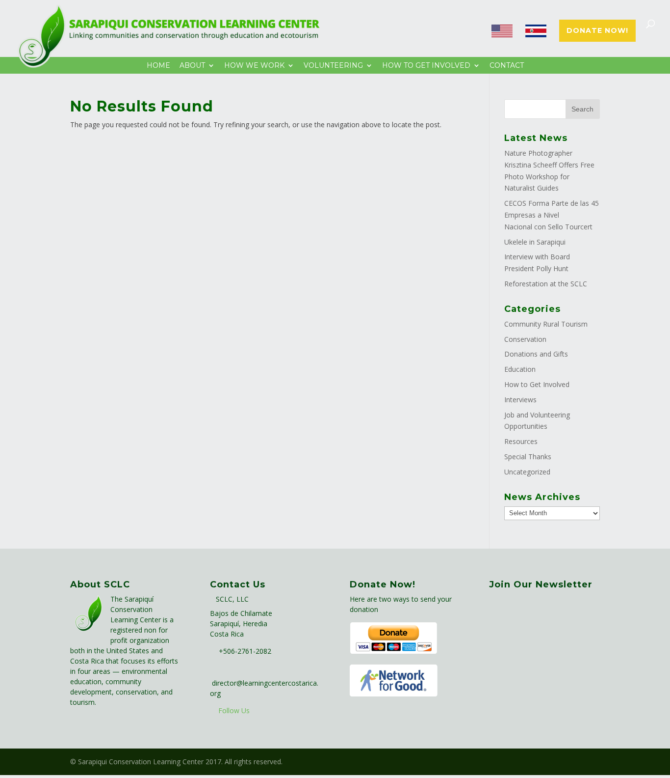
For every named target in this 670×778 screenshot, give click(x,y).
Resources (521, 441)
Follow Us (234, 710)
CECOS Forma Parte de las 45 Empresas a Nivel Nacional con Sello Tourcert (551, 214)
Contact (507, 66)
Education (520, 369)
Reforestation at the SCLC (545, 283)
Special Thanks (527, 456)
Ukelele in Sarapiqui (535, 242)
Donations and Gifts (536, 354)
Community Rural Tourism (546, 324)
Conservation (525, 339)
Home (158, 66)
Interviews (520, 399)
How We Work (254, 66)
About (192, 66)
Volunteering (333, 66)
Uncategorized (527, 471)
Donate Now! (597, 31)
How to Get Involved (536, 384)
